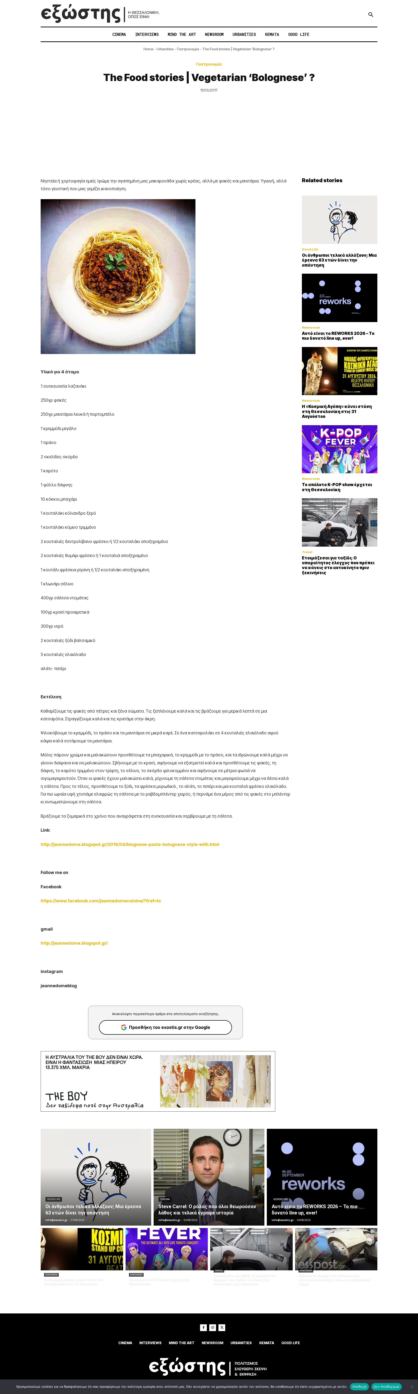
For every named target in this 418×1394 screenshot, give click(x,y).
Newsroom (311, 327)
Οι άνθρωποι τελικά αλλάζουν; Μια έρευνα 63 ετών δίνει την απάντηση (339, 260)
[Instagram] (212, 1327)
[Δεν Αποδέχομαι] (412, 1386)
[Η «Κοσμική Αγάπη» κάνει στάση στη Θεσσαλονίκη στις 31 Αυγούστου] (339, 371)
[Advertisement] (209, 141)
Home (148, 49)
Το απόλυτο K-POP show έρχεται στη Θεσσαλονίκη (337, 487)
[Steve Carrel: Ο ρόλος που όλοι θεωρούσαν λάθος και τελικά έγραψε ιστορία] (209, 1177)
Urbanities (165, 49)
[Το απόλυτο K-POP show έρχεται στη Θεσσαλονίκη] (339, 449)
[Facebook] (203, 1327)
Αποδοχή (359, 1386)
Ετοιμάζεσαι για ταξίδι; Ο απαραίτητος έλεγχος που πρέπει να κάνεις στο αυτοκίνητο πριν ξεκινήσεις (338, 565)
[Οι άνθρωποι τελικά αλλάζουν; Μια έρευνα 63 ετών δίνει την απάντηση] (339, 220)
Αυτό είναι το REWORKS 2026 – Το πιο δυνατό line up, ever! (338, 336)
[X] (221, 1327)
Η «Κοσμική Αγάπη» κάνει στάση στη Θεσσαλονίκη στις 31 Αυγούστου (337, 411)
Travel (307, 552)
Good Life (310, 249)
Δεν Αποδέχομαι (386, 1386)
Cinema (165, 1199)
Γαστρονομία (188, 49)
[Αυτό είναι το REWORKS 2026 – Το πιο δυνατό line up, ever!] (339, 298)
